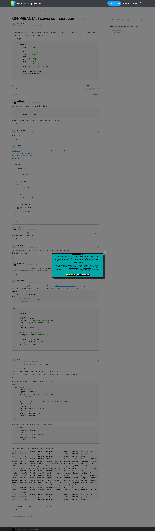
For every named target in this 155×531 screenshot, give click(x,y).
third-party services (64, 269)
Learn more (81, 262)
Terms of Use (87, 268)
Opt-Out (90, 271)
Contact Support (114, 3)
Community (126, 3)
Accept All (71, 274)
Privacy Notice (73, 268)
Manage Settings (83, 274)
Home (14, 3)
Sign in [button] (135, 3)
